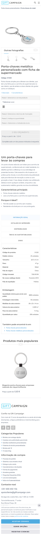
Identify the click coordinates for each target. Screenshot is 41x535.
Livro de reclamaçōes (10, 477)
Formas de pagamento (10, 469)
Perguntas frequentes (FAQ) (11, 475)
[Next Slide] (37, 50)
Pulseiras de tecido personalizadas (14, 445)
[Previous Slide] (34, 50)
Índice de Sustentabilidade (11, 480)
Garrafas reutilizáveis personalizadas (14, 443)
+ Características (17, 93)
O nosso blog (7, 451)
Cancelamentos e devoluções (12, 467)
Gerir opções (20, 526)
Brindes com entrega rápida (12, 437)
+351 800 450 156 (9, 489)
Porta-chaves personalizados (10, 8)
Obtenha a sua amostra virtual (12, 461)
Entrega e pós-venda (9, 464)
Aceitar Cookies (20, 521)
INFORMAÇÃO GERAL (20, 217)
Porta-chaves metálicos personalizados (20, 331)
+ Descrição (5, 93)
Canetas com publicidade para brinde (15, 440)
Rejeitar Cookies (20, 532)
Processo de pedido (9, 459)
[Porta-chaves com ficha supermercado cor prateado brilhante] (20, 28)
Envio (20, 240)
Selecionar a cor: (8, 102)
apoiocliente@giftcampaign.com (15, 492)
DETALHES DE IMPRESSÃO (20, 223)
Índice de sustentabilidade (20, 235)
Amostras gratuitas (9, 472)
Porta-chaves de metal (28, 8)
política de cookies (21, 516)
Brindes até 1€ (7, 448)
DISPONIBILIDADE (20, 229)
